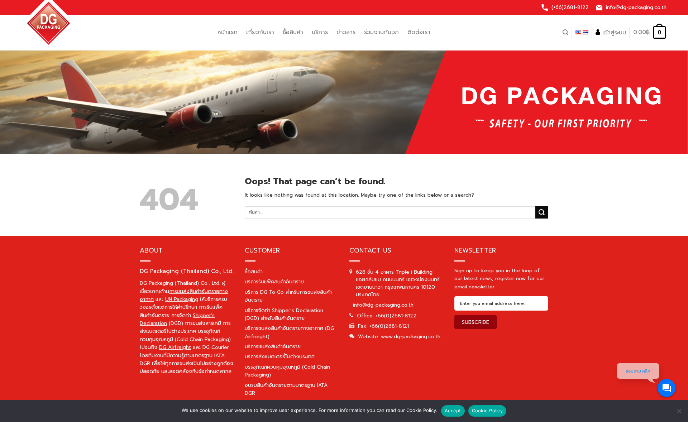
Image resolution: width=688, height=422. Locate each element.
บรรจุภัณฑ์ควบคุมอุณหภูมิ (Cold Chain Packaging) (287, 371)
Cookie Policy (487, 410)
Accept (453, 410)
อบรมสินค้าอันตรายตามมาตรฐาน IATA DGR (286, 389)
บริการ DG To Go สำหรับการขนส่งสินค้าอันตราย (288, 296)
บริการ (320, 32)
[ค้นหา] (565, 32)
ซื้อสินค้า (293, 32)
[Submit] (541, 212)
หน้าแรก (228, 32)
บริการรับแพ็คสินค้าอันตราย (274, 282)
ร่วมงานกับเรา (381, 32)
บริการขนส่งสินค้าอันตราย (273, 346)
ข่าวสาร (345, 32)
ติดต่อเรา (418, 32)
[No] (679, 413)
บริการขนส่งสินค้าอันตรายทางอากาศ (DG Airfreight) (289, 332)
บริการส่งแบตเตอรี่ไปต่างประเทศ (280, 356)
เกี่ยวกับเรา (260, 32)
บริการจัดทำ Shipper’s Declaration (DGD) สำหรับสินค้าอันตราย (284, 314)
